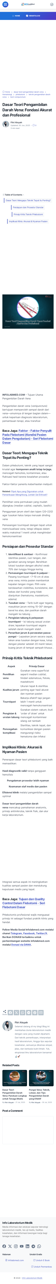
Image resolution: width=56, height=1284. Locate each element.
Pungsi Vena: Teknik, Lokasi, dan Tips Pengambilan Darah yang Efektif (39, 1094)
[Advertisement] (28, 57)
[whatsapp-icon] (39, 1246)
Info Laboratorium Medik (32, 1278)
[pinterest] (34, 1012)
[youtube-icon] (21, 1246)
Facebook (29, 933)
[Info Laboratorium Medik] (28, 4)
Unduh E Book (42, 1260)
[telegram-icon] (33, 1246)
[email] (41, 1012)
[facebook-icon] (4, 1246)
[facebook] (10, 1012)
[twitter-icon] (10, 1246)
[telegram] (28, 1012)
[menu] (5, 4)
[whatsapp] (22, 1012)
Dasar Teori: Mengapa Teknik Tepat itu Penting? (28, 200)
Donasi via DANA (21, 944)
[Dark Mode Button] (52, 4)
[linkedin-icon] (27, 1246)
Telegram (16, 933)
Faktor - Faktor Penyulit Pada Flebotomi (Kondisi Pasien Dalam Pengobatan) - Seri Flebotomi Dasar (27, 436)
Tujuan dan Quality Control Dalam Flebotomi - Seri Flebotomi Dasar (23, 903)
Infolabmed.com (15, 1260)
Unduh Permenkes (42, 1266)
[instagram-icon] (16, 1246)
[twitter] (16, 1012)
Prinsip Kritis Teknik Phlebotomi (28, 214)
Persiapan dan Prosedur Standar (28, 207)
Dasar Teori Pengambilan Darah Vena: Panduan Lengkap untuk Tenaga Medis (14, 1094)
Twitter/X (41, 933)
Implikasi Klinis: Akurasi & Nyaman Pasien (28, 221)
